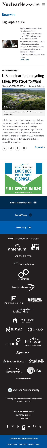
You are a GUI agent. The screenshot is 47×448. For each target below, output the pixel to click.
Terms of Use (23, 444)
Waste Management (10, 70)
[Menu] (42, 4)
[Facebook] (7, 426)
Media (37, 444)
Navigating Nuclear (23, 415)
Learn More (24, 59)
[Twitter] (13, 426)
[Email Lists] (23, 429)
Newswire (8, 14)
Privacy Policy (12, 444)
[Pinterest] (34, 426)
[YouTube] (29, 426)
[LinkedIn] (18, 426)
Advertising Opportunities (23, 411)
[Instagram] (23, 426)
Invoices (31, 444)
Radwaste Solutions (37, 86)
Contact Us (23, 418)
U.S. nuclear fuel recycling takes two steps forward (23, 78)
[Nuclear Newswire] (39, 426)
